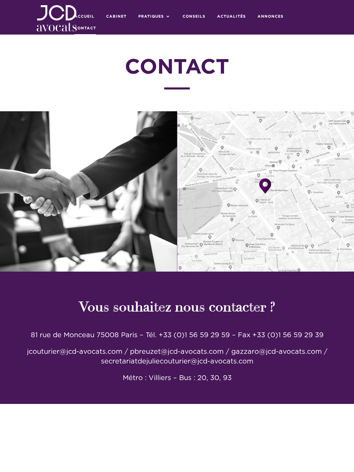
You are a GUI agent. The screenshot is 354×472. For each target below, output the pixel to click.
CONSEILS (194, 16)
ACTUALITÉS (231, 16)
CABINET (116, 16)
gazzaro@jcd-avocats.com (276, 351)
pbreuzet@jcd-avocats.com (178, 351)
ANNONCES (270, 16)
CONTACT (85, 28)
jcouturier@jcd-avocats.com (74, 351)
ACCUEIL (84, 16)
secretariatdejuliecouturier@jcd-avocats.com (177, 361)
